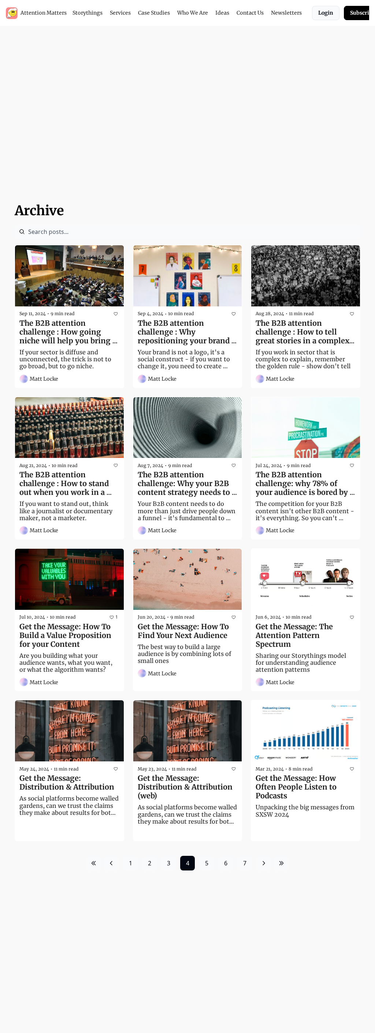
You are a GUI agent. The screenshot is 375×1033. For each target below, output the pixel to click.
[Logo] (12, 13)
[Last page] (281, 863)
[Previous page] (111, 863)
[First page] (93, 863)
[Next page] (263, 863)
